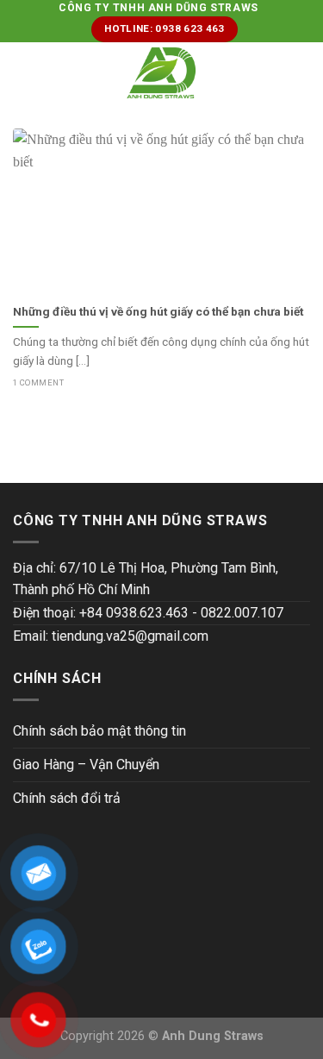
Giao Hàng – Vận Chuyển (86, 764)
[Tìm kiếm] (303, 72)
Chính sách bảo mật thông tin (99, 731)
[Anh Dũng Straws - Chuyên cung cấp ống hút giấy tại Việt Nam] (161, 73)
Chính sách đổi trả (67, 798)
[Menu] (23, 73)
